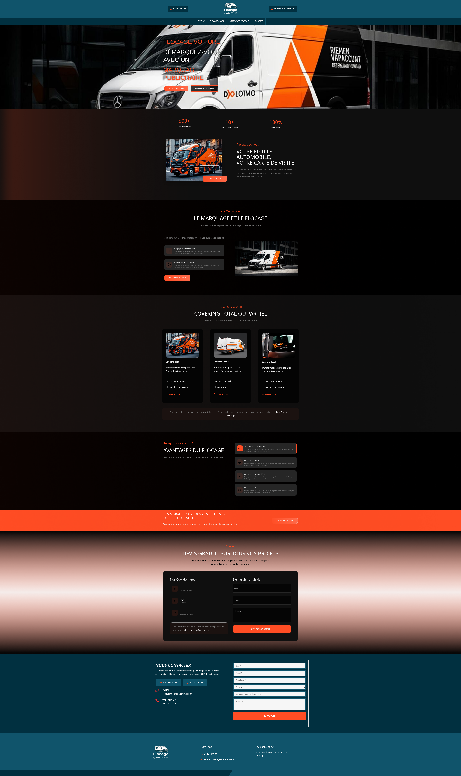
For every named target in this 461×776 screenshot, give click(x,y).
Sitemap (259, 755)
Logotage (258, 21)
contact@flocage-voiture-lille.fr (177, 693)
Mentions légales (264, 752)
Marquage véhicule (239, 21)
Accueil (201, 21)
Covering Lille (280, 752)
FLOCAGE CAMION (217, 21)
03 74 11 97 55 (169, 703)
